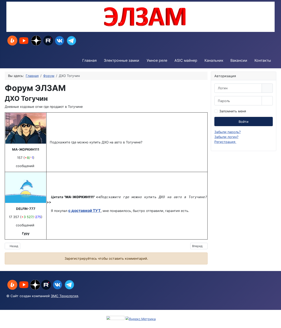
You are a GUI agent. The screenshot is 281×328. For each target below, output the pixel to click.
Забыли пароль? (227, 132)
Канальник (213, 60)
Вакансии (238, 60)
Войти (243, 122)
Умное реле (157, 60)
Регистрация (225, 142)
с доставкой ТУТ (84, 210)
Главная (89, 60)
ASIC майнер (185, 60)
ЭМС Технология (64, 296)
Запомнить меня (232, 111)
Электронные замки (121, 60)
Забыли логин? (226, 137)
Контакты (262, 60)
